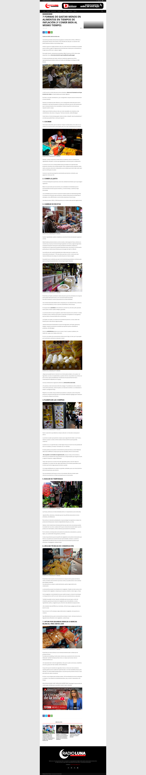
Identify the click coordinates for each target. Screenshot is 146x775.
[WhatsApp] (51, 32)
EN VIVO (75, 11)
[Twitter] (101, 1)
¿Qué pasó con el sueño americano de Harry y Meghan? (75, 735)
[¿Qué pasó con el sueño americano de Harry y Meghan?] (76, 729)
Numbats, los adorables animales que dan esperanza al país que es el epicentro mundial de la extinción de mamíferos (62, 737)
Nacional (48, 11)
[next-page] (45, 743)
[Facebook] (97, 1)
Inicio (44, 11)
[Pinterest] (49, 32)
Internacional (53, 11)
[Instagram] (99, 1)
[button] (102, 11)
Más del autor (59, 722)
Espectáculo (70, 11)
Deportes (64, 11)
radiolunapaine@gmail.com (75, 764)
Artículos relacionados (48, 722)
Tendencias (59, 11)
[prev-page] (43, 743)
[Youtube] (102, 1)
